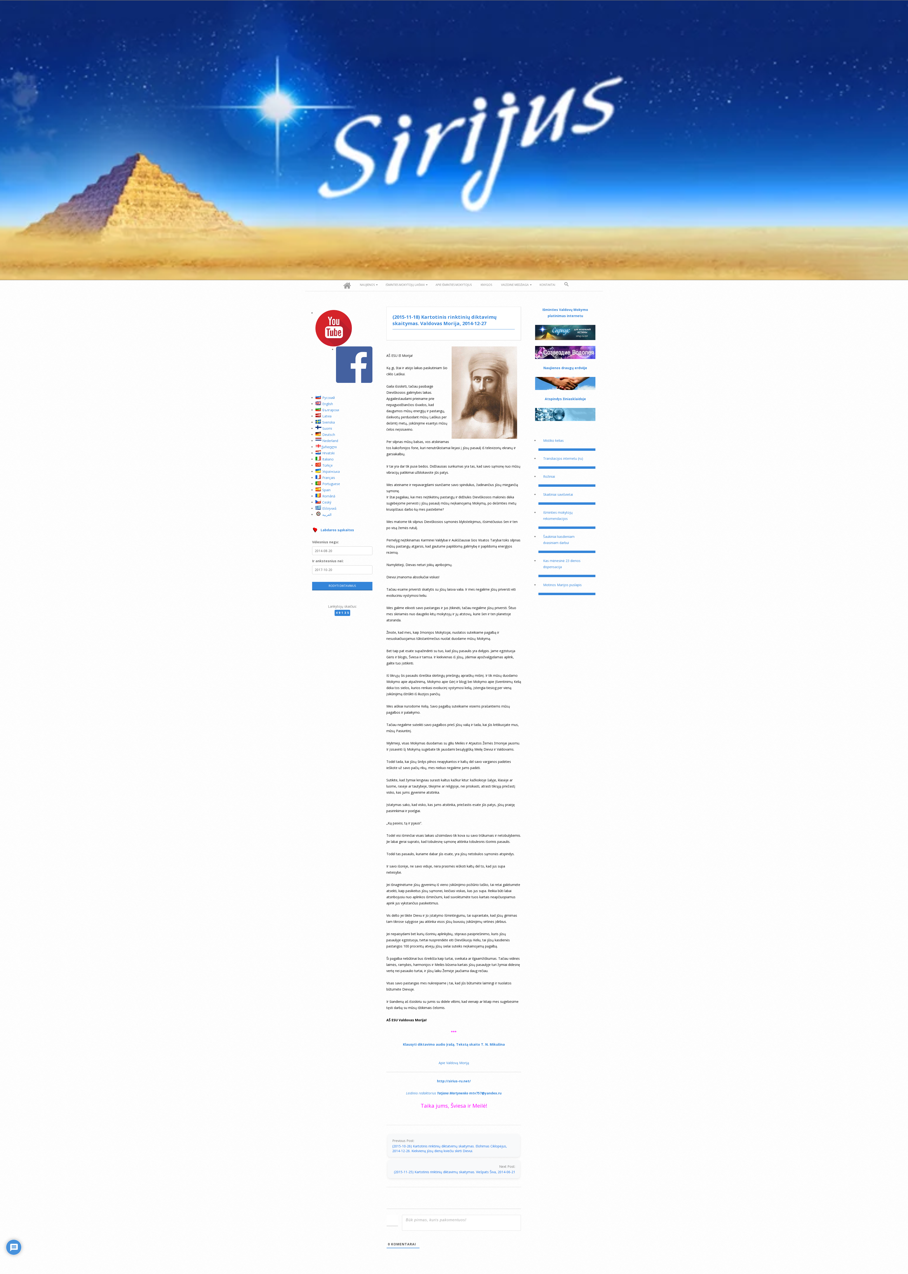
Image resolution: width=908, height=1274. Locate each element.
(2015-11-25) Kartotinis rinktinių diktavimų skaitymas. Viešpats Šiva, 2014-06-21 (454, 1172)
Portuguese (331, 484)
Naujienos (367, 285)
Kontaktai (547, 285)
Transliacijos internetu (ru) (563, 458)
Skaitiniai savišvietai (558, 494)
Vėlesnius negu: (325, 542)
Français (328, 477)
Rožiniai (549, 476)
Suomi (327, 428)
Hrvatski (328, 453)
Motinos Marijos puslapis (562, 585)
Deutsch (328, 434)
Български (330, 410)
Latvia (327, 416)
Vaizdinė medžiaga (515, 285)
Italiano (328, 459)
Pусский (328, 397)
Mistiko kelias (553, 440)
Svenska (328, 422)
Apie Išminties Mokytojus (454, 285)
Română (328, 496)
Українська (331, 471)
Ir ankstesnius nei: (328, 561)
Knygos (486, 285)
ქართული (329, 447)
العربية (327, 514)
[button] (566, 284)
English (327, 404)
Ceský (326, 502)
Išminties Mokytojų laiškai (405, 285)
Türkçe (327, 465)
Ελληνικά (329, 508)
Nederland (330, 440)
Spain (326, 490)
